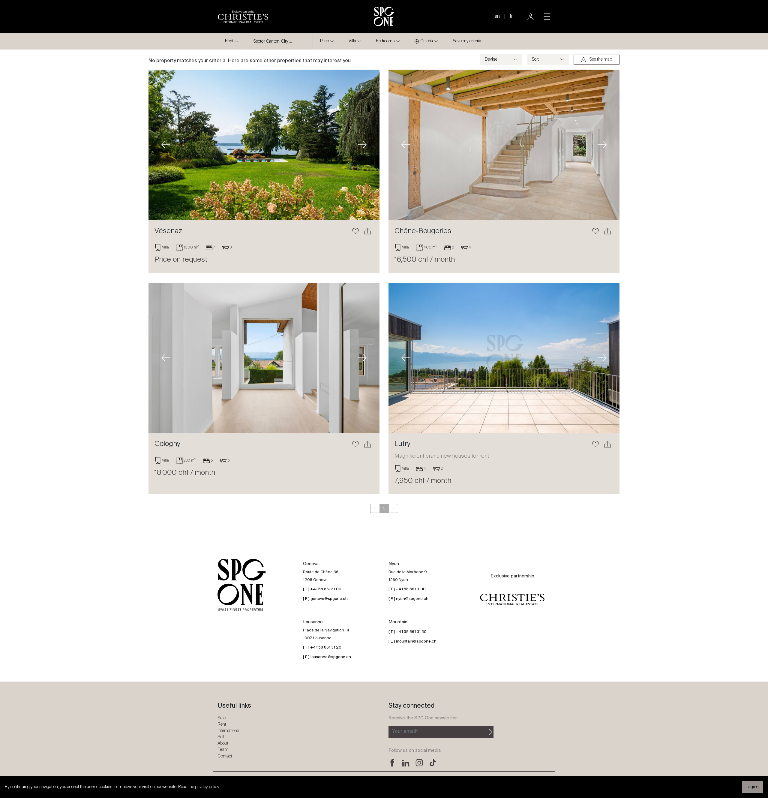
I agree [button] (752, 787)
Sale (222, 718)
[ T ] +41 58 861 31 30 (407, 632)
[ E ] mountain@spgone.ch (412, 641)
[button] (165, 145)
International (229, 730)
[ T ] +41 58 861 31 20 (322, 647)
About (223, 743)
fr (511, 16)
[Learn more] (264, 145)
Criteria (426, 41)
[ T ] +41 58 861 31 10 (407, 589)
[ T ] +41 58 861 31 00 (322, 589)
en (497, 16)
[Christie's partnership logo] (512, 600)
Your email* (405, 731)
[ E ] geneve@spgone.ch (325, 599)
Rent (229, 41)
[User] (530, 16)
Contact (225, 756)
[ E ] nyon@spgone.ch (408, 599)
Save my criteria (467, 41)
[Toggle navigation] (546, 16)
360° (597, 293)
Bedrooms (385, 41)
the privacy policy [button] (203, 787)
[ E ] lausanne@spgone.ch (327, 657)
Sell (221, 737)
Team (223, 749)
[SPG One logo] (384, 16)
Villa (352, 41)
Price (324, 41)
